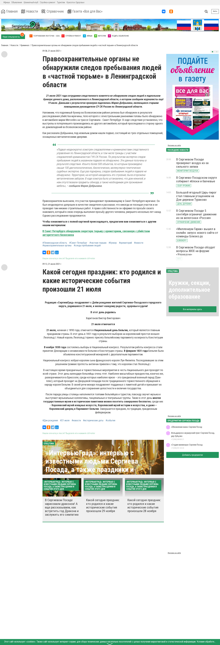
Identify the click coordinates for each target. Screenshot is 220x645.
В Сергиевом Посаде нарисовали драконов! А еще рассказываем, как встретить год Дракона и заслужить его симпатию (62, 507)
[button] (212, 51)
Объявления (16, 2)
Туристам (61, 2)
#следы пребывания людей (87, 245)
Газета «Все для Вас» (87, 11)
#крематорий (125, 243)
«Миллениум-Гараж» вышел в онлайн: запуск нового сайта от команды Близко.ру (197, 232)
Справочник (55, 11)
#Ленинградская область (55, 243)
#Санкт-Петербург (78, 243)
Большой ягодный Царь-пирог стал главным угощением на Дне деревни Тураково (196, 196)
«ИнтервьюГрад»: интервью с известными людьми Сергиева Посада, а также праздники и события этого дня (91, 465)
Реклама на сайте (174, 145)
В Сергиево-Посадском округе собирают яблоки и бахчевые (196, 179)
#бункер (113, 243)
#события (110, 420)
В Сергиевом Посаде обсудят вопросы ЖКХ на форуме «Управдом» (195, 251)
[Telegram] (52, 252)
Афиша (6, 2)
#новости (138, 243)
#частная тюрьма (97, 243)
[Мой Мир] (57, 252)
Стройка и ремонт (47, 2)
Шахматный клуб (31, 2)
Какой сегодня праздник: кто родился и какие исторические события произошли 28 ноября (144, 505)
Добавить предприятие (192, 455)
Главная (12, 11)
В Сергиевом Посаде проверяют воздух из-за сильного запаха (192, 163)
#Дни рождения (50, 420)
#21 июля (64, 420)
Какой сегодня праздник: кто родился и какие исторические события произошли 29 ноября (103, 505)
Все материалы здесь (192, 309)
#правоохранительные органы (57, 245)
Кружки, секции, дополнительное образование (189, 289)
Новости (32, 11)
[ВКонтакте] (44, 252)
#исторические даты (93, 420)
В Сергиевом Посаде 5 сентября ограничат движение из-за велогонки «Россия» (196, 214)
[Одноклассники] (48, 252)
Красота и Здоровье (75, 2)
